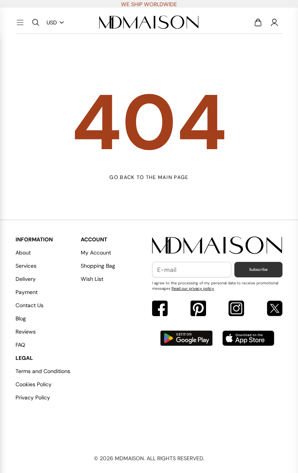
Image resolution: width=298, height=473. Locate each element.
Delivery (26, 278)
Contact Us (29, 305)
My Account (96, 252)
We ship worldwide (149, 4)
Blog (21, 318)
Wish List (92, 278)
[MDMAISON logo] (217, 246)
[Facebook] (160, 309)
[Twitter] (274, 309)
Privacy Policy (33, 397)
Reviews (26, 331)
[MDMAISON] (149, 22)
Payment (27, 292)
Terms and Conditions (43, 371)
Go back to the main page (148, 177)
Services (26, 265)
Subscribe (258, 269)
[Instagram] (236, 309)
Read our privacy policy (193, 288)
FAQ (20, 344)
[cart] (258, 22)
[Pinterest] (198, 309)
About (23, 252)
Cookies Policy (34, 384)
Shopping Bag (98, 265)
